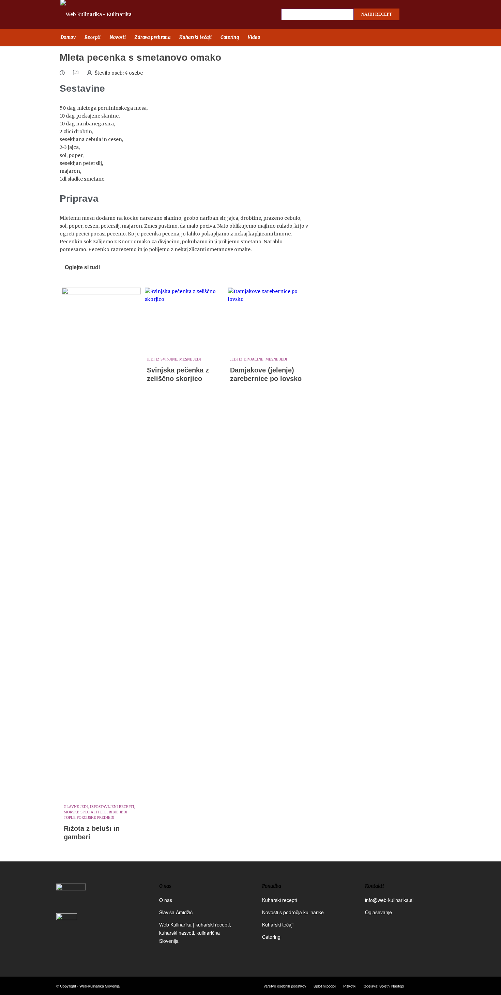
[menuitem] (68, 37)
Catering (271, 936)
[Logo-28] (103, 14)
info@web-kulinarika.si (389, 900)
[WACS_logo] (66, 928)
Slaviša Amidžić (176, 912)
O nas (165, 900)
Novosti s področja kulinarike (293, 912)
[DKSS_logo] (71, 897)
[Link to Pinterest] (438, 15)
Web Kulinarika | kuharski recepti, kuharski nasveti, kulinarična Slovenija (195, 932)
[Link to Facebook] (414, 15)
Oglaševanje (378, 912)
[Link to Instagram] (426, 15)
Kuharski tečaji (277, 924)
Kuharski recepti (279, 900)
